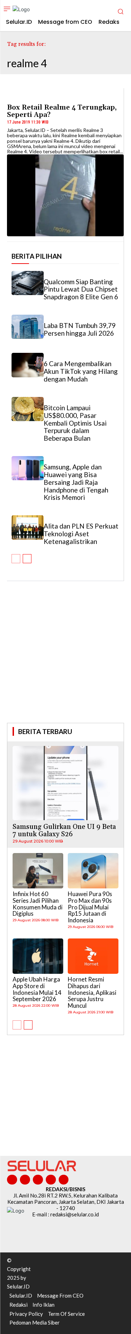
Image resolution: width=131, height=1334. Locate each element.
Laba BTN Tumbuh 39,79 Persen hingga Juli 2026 (80, 329)
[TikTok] (38, 1180)
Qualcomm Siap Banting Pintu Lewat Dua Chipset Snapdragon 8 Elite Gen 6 (81, 289)
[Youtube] (64, 1180)
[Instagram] (25, 1180)
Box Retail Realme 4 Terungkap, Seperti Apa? (62, 111)
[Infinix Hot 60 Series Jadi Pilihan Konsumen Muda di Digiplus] (38, 871)
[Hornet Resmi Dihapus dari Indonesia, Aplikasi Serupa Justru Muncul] (93, 956)
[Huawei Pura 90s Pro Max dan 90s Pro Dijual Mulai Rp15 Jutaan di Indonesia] (93, 871)
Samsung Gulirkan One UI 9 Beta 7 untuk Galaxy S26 (64, 830)
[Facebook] (12, 1180)
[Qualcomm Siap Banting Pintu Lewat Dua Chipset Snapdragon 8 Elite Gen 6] (28, 283)
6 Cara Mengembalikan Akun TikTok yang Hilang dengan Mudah (81, 371)
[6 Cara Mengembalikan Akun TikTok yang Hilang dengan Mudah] (28, 365)
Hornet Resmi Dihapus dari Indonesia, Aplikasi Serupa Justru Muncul (92, 992)
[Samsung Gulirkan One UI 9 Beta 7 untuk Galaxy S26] (65, 783)
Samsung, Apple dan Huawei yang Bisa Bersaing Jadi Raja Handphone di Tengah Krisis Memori (76, 482)
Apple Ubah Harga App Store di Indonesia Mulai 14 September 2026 (37, 989)
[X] (51, 1180)
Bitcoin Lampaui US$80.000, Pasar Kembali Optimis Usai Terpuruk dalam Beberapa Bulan (75, 423)
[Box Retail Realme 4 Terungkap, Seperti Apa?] (65, 195)
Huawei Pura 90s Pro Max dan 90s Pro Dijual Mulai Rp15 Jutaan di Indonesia (90, 907)
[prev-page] (16, 558)
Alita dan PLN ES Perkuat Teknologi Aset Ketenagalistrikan (81, 533)
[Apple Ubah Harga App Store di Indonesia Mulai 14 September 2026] (38, 956)
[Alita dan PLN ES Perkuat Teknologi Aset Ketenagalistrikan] (28, 527)
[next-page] (27, 558)
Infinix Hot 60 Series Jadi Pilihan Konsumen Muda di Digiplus (38, 903)
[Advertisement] (65, 661)
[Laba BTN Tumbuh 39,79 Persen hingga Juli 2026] (28, 327)
